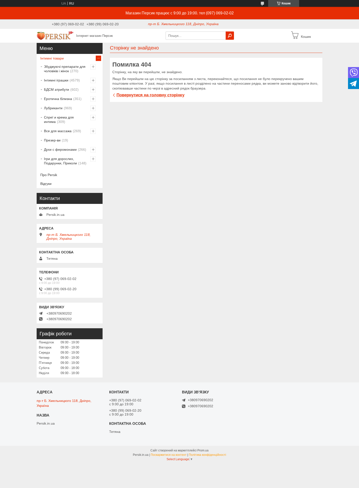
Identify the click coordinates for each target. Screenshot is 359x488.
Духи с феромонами (60, 149)
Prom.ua (203, 450)
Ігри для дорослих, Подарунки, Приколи (60, 161)
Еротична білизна (58, 99)
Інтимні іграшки (56, 80)
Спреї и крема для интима (59, 119)
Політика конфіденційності (207, 455)
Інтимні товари (52, 58)
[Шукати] (230, 35)
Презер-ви (52, 140)
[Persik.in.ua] (55, 35)
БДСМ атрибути (56, 89)
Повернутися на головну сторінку (150, 95)
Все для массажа (58, 131)
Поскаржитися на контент (169, 455)
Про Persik (48, 175)
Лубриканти (53, 108)
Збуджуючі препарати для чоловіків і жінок (64, 69)
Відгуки (46, 184)
